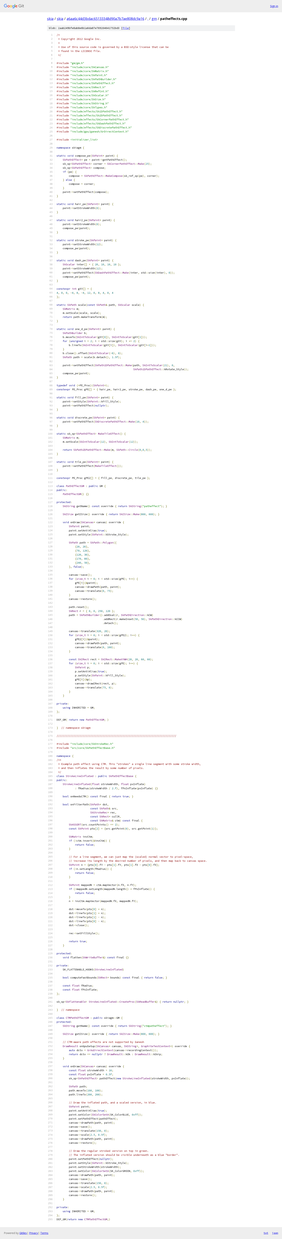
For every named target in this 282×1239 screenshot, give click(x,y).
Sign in (274, 6)
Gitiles (23, 1233)
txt (266, 1233)
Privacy (33, 1233)
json (275, 1233)
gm (154, 18)
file (126, 28)
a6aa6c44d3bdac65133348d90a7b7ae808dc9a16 (105, 18)
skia (50, 18)
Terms (44, 1233)
